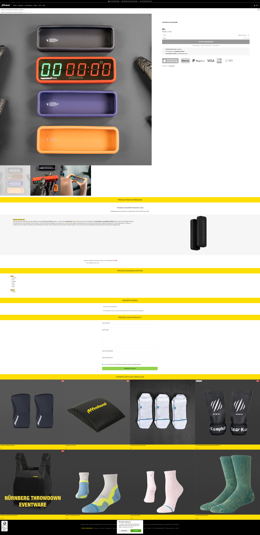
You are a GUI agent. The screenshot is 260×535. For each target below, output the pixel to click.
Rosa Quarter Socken (135, 515)
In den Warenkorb (206, 42)
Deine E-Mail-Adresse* (107, 351)
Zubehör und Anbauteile (18, 12)
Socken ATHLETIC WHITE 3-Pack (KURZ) (138, 445)
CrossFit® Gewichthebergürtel (95, 524)
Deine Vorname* (106, 323)
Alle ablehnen (124, 530)
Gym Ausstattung (9, 12)
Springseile (160, 524)
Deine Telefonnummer (107, 357)
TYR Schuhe (105, 524)
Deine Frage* (105, 329)
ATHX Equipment (175, 524)
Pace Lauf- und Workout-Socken (72, 515)
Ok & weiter (135, 530)
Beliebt (15, 5)
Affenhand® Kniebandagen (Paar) (7, 445)
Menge (164, 38)
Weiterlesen (197, 448)
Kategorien (20, 5)
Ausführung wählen (4, 448)
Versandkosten (172, 65)
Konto (43, 5)
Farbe (164, 35)
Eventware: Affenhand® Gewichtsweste (9, 515)
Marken (35, 5)
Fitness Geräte (112, 524)
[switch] (4, 530)
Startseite (3, 12)
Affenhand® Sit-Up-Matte (70, 445)
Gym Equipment (28, 5)
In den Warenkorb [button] (69, 448)
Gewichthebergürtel (153, 524)
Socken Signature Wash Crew (201, 515)
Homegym (146, 524)
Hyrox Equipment (167, 524)
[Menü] (7, 521)
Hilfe (40, 5)
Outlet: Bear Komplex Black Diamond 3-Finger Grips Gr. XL (208, 445)
